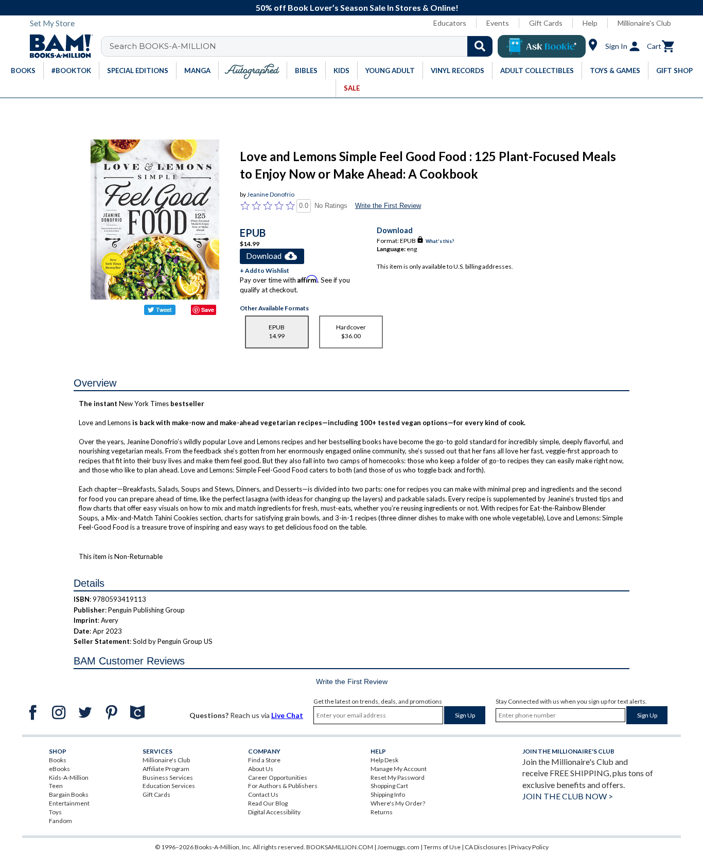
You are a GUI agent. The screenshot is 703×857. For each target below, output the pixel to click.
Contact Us (263, 794)
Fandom (60, 821)
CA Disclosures (486, 847)
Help (590, 23)
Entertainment (69, 803)
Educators (449, 23)
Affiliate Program (166, 769)
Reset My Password (398, 777)
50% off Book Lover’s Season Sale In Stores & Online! (357, 7)
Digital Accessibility (274, 812)
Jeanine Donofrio (270, 194)
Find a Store (264, 760)
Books (57, 760)
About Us (260, 769)
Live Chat (287, 715)
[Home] (57, 46)
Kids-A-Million (69, 777)
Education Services (169, 786)
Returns (382, 812)
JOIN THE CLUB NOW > (567, 796)
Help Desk (384, 760)
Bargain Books (69, 794)
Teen (56, 786)
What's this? (440, 241)
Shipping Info (388, 794)
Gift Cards (546, 23)
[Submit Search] (480, 46)
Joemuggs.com (398, 847)
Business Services (168, 777)
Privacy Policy (530, 847)
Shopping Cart (389, 786)
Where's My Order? (398, 803)
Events (497, 23)
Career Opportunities (277, 777)
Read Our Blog (268, 803)
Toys (55, 812)
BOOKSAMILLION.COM (339, 847)
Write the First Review (388, 205)
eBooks (59, 769)
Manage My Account (399, 769)
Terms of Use (442, 847)
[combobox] (303, 46)
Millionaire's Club (644, 23)
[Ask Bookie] (542, 46)
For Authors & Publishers (283, 786)
